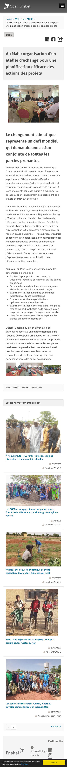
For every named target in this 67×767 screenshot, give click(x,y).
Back (9, 34)
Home (9, 19)
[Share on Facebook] (54, 40)
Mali (17, 19)
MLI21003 (27, 19)
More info (24, 764)
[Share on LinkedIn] (47, 40)
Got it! (53, 762)
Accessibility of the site (39, 753)
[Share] (60, 40)
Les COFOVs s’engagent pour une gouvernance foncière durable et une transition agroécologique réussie (32, 512)
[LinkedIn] (50, 750)
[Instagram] (50, 755)
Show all (56, 726)
